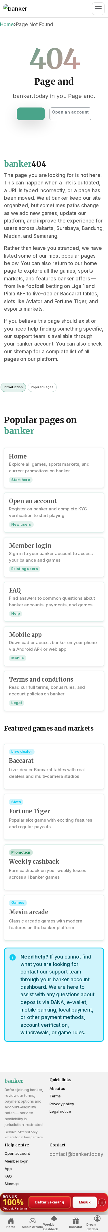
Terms (55, 1096)
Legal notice (60, 1111)
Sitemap (12, 1183)
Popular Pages (42, 387)
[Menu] (98, 8)
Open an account (70, 112)
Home (7, 24)
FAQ (8, 1176)
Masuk (85, 1201)
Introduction (13, 387)
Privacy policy (62, 1103)
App (8, 1168)
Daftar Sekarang (50, 1201)
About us (57, 1088)
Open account (17, 1153)
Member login (17, 1161)
